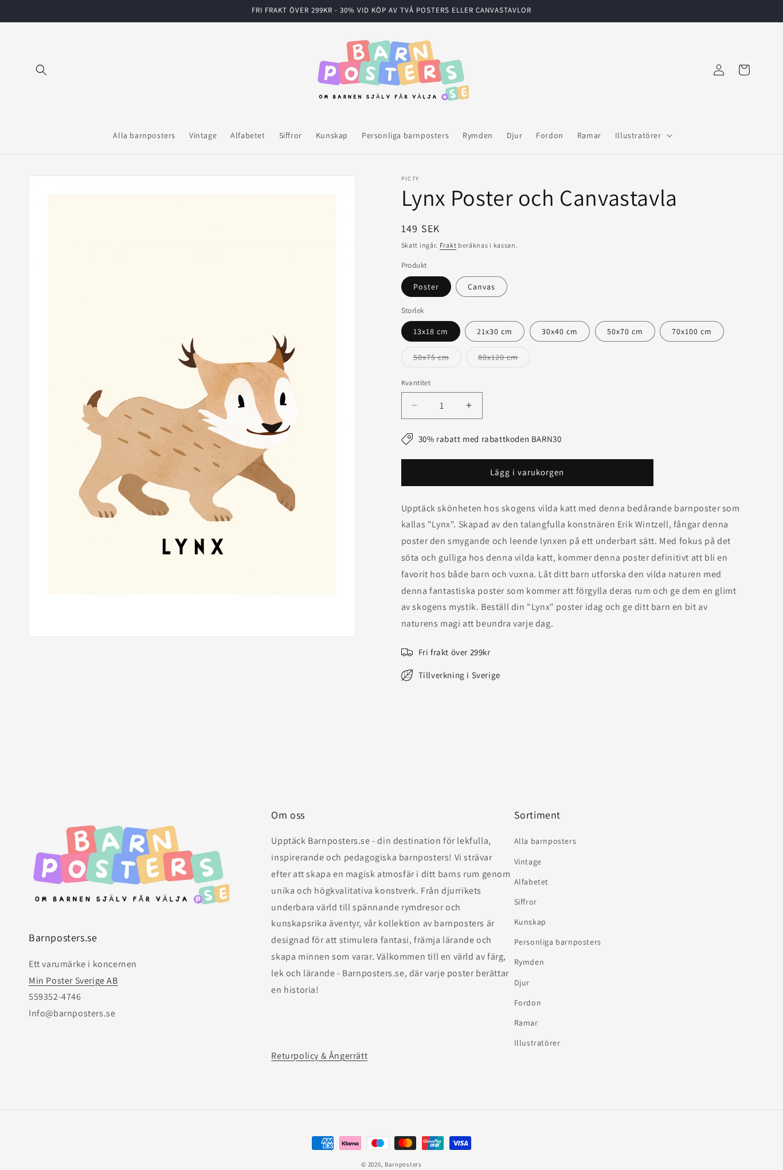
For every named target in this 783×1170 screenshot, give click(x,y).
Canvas (481, 286)
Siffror (525, 902)
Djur (522, 982)
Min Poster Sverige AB (73, 981)
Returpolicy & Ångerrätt (319, 1056)
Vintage (528, 861)
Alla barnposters (545, 841)
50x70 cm (625, 331)
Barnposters (403, 1164)
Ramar (526, 1023)
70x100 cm (692, 331)
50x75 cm (437, 359)
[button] (41, 70)
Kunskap (530, 922)
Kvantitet (416, 383)
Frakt (448, 245)
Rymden (529, 962)
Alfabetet (531, 881)
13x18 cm (430, 331)
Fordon (528, 1002)
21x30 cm (494, 331)
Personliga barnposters (557, 942)
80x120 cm (504, 359)
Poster (426, 286)
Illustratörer (537, 1043)
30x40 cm (560, 331)
